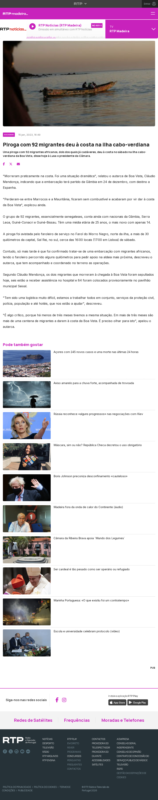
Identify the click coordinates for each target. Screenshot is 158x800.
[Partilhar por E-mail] (18, 164)
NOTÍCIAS (47, 739)
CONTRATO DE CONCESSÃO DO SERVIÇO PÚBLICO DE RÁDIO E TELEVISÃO (133, 760)
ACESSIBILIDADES (101, 760)
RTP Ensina (48, 760)
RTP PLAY (72, 739)
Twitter (11, 751)
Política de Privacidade (17, 787)
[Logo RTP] (19, 740)
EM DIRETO (73, 743)
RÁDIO (45, 751)
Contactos (74, 768)
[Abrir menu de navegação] (154, 13)
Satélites (97, 764)
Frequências (77, 720)
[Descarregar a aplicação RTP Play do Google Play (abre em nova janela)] (137, 702)
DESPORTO (48, 743)
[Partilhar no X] (10, 164)
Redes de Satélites (33, 720)
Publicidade (25, 790)
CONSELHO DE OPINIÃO (129, 751)
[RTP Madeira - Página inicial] (13, 13)
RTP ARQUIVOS (50, 756)
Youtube (22, 751)
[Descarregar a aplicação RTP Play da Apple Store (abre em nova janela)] (117, 702)
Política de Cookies (45, 787)
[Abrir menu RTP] (79, 3)
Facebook (5, 751)
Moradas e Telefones (122, 720)
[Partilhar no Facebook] (4, 164)
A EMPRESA (123, 739)
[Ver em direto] (13, 29)
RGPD (120, 768)
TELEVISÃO (48, 747)
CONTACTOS (98, 739)
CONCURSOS (74, 756)
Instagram (16, 751)
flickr (28, 751)
